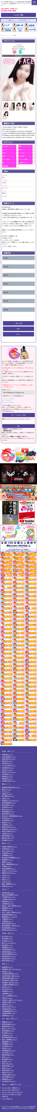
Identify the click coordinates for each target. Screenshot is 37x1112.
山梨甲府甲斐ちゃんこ (9, 949)
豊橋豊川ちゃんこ (7, 910)
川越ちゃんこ (6, 798)
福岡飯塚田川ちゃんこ (9, 1050)
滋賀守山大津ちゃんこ (9, 1007)
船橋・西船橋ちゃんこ (9, 884)
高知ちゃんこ (6, 1057)
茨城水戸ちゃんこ (7, 794)
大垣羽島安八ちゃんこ (9, 897)
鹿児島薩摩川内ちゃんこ (9, 1037)
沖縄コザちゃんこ (7, 1072)
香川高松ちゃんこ (7, 1033)
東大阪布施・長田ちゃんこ (10, 980)
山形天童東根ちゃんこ (9, 757)
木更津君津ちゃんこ (8, 820)
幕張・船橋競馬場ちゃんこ (10, 864)
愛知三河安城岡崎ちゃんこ (10, 895)
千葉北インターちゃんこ (9, 871)
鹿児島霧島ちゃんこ (8, 1031)
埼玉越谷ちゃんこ (7, 840)
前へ (19, 329)
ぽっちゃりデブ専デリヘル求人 (11, 1094)
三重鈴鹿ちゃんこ (7, 921)
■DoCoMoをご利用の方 (8, 399)
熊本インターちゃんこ (9, 1028)
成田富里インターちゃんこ (10, 800)
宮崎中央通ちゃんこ (8, 1066)
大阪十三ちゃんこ (7, 998)
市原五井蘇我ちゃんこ (9, 868)
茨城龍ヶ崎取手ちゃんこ (9, 846)
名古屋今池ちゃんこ (8, 893)
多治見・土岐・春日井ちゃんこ (11, 906)
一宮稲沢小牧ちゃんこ (9, 899)
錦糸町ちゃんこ (7, 822)
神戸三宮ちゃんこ (7, 989)
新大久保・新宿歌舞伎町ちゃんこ (12, 816)
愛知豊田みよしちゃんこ (9, 917)
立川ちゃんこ (6, 792)
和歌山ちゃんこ (7, 971)
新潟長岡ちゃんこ (7, 945)
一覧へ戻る (18, 323)
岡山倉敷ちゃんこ (7, 1059)
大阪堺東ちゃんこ (7, 993)
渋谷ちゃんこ (6, 877)
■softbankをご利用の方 (8, 402)
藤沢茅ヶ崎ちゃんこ (8, 838)
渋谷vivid (5, 1096)
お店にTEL (19, 15)
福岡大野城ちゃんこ (8, 1055)
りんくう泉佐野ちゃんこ (9, 996)
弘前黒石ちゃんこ (7, 763)
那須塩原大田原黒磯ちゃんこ (11, 857)
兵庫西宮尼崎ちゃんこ (9, 1013)
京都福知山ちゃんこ (8, 1015)
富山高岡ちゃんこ (7, 938)
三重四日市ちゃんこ (8, 904)
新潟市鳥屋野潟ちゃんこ (9, 954)
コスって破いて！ (7, 1099)
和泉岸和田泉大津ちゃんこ (10, 978)
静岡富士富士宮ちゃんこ (9, 930)
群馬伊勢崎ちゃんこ (8, 836)
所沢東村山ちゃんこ (8, 849)
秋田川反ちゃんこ (7, 761)
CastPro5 (31, 1108)
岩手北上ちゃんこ (7, 770)
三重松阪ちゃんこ (7, 919)
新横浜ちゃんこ (7, 862)
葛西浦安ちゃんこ (7, 860)
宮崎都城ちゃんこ (7, 1042)
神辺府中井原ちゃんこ (9, 1075)
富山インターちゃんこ (9, 943)
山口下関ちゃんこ (7, 1053)
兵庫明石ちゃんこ (7, 991)
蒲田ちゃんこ (6, 879)
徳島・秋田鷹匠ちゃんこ (9, 1039)
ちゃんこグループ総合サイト (11, 1088)
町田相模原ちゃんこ (8, 811)
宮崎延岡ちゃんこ (7, 1079)
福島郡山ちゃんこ (7, 776)
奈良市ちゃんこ (7, 987)
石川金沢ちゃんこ (7, 941)
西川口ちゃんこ (7, 789)
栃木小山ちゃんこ (7, 809)
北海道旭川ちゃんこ (8, 768)
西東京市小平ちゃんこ (9, 873)
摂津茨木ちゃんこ (7, 1004)
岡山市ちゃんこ (7, 1068)
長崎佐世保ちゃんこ (8, 1026)
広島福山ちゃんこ (7, 1035)
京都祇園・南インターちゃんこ (11, 969)
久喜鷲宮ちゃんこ (7, 853)
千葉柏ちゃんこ (7, 866)
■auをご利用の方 (6, 400)
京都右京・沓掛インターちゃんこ (12, 1000)
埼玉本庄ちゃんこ (7, 818)
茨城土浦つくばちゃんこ (9, 829)
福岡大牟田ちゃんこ (8, 1070)
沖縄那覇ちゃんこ (7, 1044)
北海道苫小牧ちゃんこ (9, 781)
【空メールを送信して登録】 (18, 415)
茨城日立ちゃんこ (7, 886)
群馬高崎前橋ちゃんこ (9, 803)
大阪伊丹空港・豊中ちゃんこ (11, 976)
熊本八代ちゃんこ (7, 1064)
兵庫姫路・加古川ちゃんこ (10, 982)
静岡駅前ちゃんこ (7, 908)
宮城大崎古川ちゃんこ (9, 759)
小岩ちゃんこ (6, 875)
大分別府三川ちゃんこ (9, 1081)
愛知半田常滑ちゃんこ (9, 923)
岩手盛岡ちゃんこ (7, 774)
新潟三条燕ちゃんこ (8, 960)
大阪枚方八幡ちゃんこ (9, 1002)
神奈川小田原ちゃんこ (9, 831)
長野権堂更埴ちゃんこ (9, 952)
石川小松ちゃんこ (7, 936)
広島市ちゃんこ (7, 1048)
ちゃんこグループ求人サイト (11, 1090)
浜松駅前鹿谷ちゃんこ (9, 928)
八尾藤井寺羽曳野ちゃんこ (10, 985)
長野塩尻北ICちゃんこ (9, 956)
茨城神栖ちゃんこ (7, 855)
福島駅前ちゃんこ (7, 779)
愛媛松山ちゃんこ (7, 1022)
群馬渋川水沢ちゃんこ (9, 827)
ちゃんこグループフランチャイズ (12, 1092)
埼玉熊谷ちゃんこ (7, 807)
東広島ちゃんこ (7, 1061)
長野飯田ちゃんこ (7, 947)
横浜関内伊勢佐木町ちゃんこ (11, 787)
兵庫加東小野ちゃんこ (9, 1009)
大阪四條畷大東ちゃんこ (9, 1011)
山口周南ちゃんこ (7, 1046)
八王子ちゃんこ (7, 882)
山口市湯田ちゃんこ (8, 1077)
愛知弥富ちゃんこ (7, 901)
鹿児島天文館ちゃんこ (9, 1024)
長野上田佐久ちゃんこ (9, 958)
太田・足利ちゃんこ (8, 851)
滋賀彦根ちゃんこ (7, 967)
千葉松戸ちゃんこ (7, 833)
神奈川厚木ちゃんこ (8, 814)
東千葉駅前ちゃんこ (8, 796)
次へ (18, 334)
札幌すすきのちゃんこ (9, 772)
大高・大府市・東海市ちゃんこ (11, 912)
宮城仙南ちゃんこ (7, 754)
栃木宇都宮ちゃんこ (8, 805)
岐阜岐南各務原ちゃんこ (9, 915)
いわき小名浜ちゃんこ (9, 765)
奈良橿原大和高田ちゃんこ (10, 974)
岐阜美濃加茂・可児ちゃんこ (11, 925)
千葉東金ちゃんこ (7, 825)
